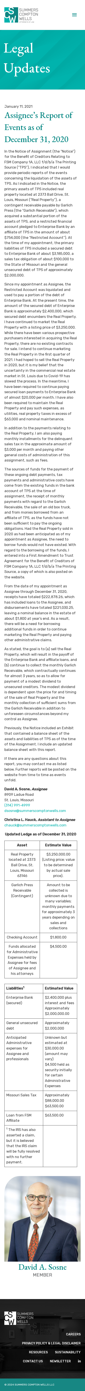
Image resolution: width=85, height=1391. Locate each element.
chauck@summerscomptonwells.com (35, 825)
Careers (73, 1334)
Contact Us (33, 1361)
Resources (38, 1352)
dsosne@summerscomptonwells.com (35, 811)
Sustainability (68, 1352)
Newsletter (60, 1361)
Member (42, 1275)
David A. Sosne (43, 1267)
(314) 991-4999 (17, 805)
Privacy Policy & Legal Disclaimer (51, 1343)
